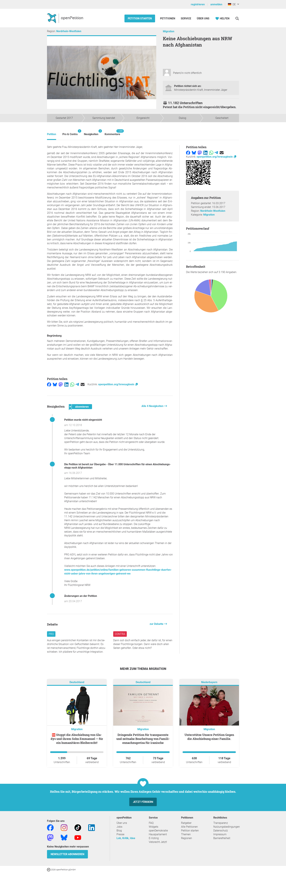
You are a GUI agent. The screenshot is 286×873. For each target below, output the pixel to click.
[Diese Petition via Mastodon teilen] (61, 384)
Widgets (153, 826)
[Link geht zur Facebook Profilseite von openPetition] (50, 827)
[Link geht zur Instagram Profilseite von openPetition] (64, 827)
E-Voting (154, 838)
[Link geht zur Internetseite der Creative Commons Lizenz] (49, 869)
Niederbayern (209, 682)
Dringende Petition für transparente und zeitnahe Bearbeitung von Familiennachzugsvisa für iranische (143, 739)
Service (186, 18)
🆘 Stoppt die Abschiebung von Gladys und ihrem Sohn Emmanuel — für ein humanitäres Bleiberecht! (77, 739)
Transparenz (220, 822)
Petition (51, 134)
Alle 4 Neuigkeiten (153, 406)
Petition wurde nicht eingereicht (83, 419)
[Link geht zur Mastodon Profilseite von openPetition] (50, 837)
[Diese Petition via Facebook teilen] (49, 384)
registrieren (198, 4)
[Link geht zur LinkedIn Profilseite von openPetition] (91, 827)
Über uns (122, 822)
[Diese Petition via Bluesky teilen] (55, 384)
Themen (186, 834)
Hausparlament (158, 834)
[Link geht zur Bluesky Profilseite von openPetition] (64, 837)
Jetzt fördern (143, 801)
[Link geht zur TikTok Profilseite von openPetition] (77, 827)
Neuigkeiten (91, 133)
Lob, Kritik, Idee (126, 838)
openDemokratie (158, 830)
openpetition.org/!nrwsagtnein (116, 384)
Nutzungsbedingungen (226, 826)
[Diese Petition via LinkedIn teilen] (66, 384)
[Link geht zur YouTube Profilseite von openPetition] (77, 837)
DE (233, 4)
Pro (51, 634)
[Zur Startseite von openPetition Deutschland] (65, 18)
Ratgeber (186, 822)
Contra (120, 634)
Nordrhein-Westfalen (68, 31)
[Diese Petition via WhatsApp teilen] (72, 384)
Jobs (119, 826)
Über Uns (203, 18)
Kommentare (112, 133)
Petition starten (140, 18)
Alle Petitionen (189, 826)
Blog (119, 830)
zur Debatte (157, 623)
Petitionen (168, 18)
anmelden (216, 4)
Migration (168, 31)
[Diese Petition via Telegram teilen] (77, 384)
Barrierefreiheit (221, 838)
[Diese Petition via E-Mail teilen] (82, 384)
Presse (120, 834)
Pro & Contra (70, 133)
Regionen (186, 838)
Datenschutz (220, 830)
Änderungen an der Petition (80, 596)
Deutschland (77, 682)
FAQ (151, 822)
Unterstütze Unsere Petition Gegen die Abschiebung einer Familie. (209, 737)
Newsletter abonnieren (67, 854)
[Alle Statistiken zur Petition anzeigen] (212, 296)
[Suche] (237, 18)
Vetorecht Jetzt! (158, 842)
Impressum (219, 834)
